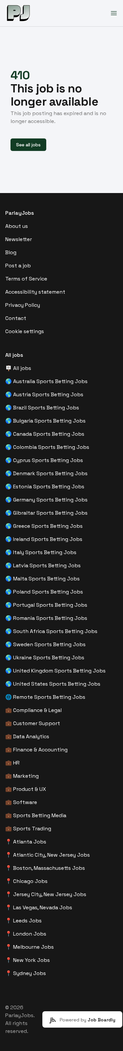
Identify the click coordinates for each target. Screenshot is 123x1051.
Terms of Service (26, 278)
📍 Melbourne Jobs (29, 946)
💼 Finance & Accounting (36, 749)
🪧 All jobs (18, 368)
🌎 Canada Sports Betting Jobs (44, 433)
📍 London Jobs (25, 933)
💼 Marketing (22, 775)
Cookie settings (24, 331)
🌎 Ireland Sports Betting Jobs (43, 539)
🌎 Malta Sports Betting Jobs (42, 578)
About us (16, 226)
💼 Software (21, 802)
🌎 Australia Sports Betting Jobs (46, 381)
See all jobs (28, 145)
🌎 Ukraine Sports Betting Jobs (44, 657)
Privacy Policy (22, 305)
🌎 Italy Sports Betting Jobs (40, 552)
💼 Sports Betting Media (35, 815)
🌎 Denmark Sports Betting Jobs (46, 473)
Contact (15, 318)
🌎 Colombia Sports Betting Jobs (47, 447)
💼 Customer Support (32, 723)
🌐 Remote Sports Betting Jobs (45, 697)
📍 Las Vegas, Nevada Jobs (38, 907)
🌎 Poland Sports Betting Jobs (44, 591)
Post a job (18, 265)
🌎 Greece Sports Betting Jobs (44, 526)
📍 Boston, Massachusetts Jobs (45, 868)
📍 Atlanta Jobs (25, 841)
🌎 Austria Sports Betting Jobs (44, 394)
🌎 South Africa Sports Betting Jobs (51, 631)
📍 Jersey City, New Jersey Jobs (45, 894)
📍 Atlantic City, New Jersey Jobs (47, 854)
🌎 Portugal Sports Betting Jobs (46, 604)
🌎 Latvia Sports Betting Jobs (43, 565)
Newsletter (18, 239)
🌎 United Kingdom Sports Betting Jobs (55, 670)
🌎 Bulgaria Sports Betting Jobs (45, 420)
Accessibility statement (35, 291)
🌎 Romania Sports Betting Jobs (46, 618)
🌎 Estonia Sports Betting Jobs (44, 486)
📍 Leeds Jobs (23, 920)
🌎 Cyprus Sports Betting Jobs (44, 460)
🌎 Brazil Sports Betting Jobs (42, 407)
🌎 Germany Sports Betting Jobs (46, 499)
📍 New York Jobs (27, 960)
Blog (10, 252)
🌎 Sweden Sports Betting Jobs (45, 644)
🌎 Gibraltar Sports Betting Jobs (46, 512)
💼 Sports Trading (28, 828)
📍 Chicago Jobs (26, 881)
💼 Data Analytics (27, 736)
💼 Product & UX (25, 789)
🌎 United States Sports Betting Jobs (52, 683)
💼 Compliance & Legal (33, 710)
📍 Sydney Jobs (25, 973)
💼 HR (12, 762)
